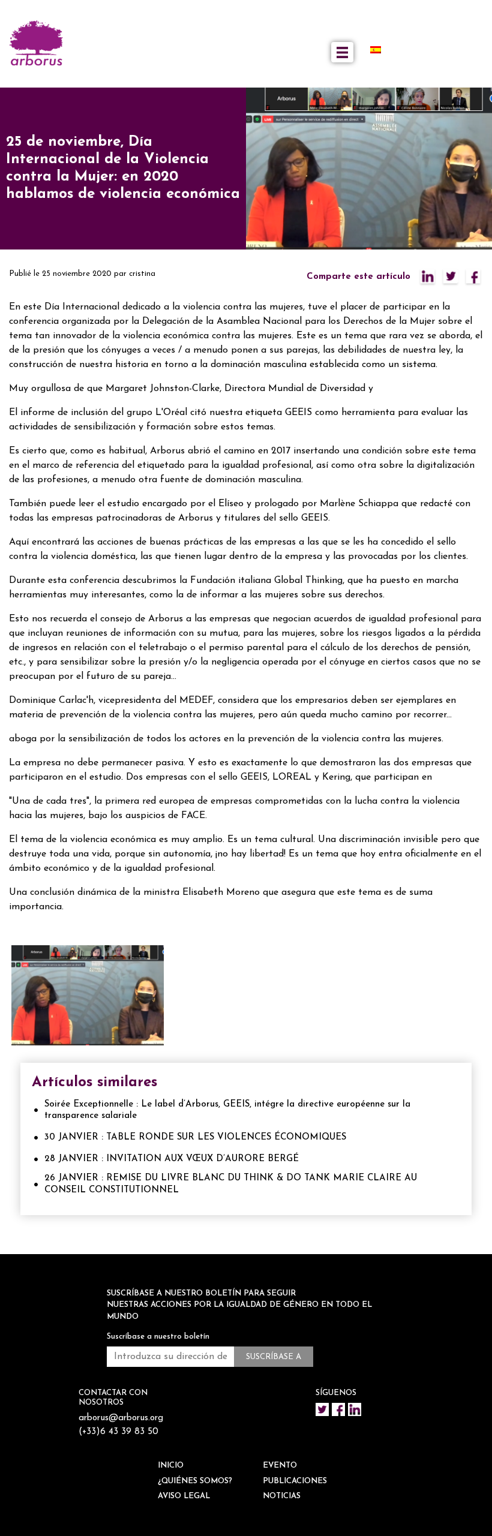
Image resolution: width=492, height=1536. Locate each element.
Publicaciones (295, 1481)
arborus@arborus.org (121, 1418)
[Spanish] (380, 49)
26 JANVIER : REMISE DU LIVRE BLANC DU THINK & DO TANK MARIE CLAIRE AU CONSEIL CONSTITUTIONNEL (230, 1184)
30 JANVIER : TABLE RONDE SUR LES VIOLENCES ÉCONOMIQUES (195, 1137)
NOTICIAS (282, 1496)
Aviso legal (184, 1496)
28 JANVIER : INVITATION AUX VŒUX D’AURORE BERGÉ (171, 1159)
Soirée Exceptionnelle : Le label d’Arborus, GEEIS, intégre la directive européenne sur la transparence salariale (227, 1110)
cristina (142, 274)
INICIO (171, 1465)
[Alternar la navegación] (342, 52)
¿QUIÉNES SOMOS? (195, 1481)
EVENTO (280, 1465)
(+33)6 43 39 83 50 (118, 1431)
